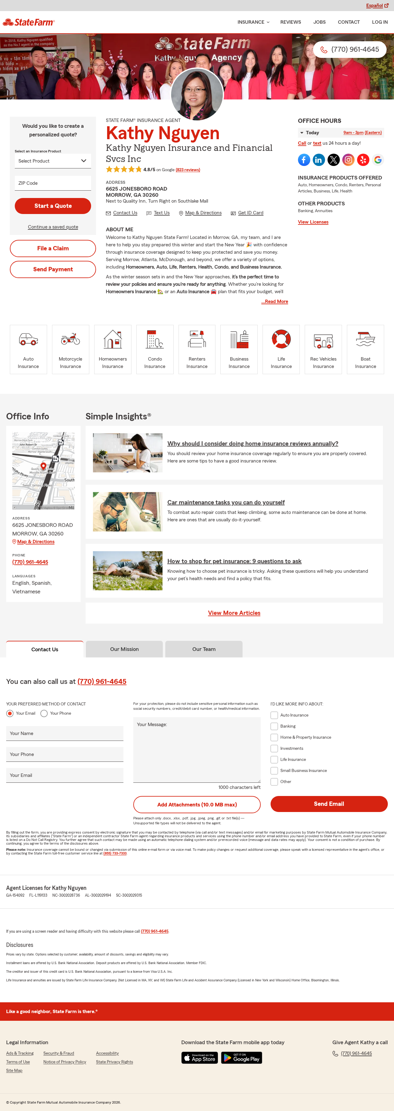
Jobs (319, 22)
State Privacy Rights (114, 1062)
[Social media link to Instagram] (348, 160)
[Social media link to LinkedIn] (319, 160)
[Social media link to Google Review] (378, 160)
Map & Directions (35, 541)
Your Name (21, 733)
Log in (380, 22)
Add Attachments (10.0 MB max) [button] (197, 804)
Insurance (251, 22)
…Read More (274, 301)
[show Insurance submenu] (266, 22)
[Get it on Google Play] (241, 1058)
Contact (349, 22)
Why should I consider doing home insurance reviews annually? (252, 444)
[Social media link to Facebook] (304, 160)
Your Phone (60, 713)
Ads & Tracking (20, 1053)
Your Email (25, 713)
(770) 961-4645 (30, 562)
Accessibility (107, 1053)
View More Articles (234, 613)
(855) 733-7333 (115, 853)
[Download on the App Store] (199, 1058)
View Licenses (313, 222)
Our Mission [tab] (124, 649)
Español (374, 5)
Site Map (14, 1071)
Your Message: (152, 724)
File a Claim (53, 248)
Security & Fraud (58, 1053)
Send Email (329, 804)
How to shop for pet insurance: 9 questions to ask (234, 561)
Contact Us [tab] (44, 649)
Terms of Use (18, 1062)
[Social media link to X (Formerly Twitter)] (334, 160)
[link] (29, 22)
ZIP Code (28, 183)
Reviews (290, 22)
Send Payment (53, 269)
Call (302, 143)
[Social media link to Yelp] (363, 160)
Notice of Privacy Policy (64, 1062)
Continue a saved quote (53, 226)
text (317, 143)
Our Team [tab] (204, 649)
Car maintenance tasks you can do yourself (226, 502)
